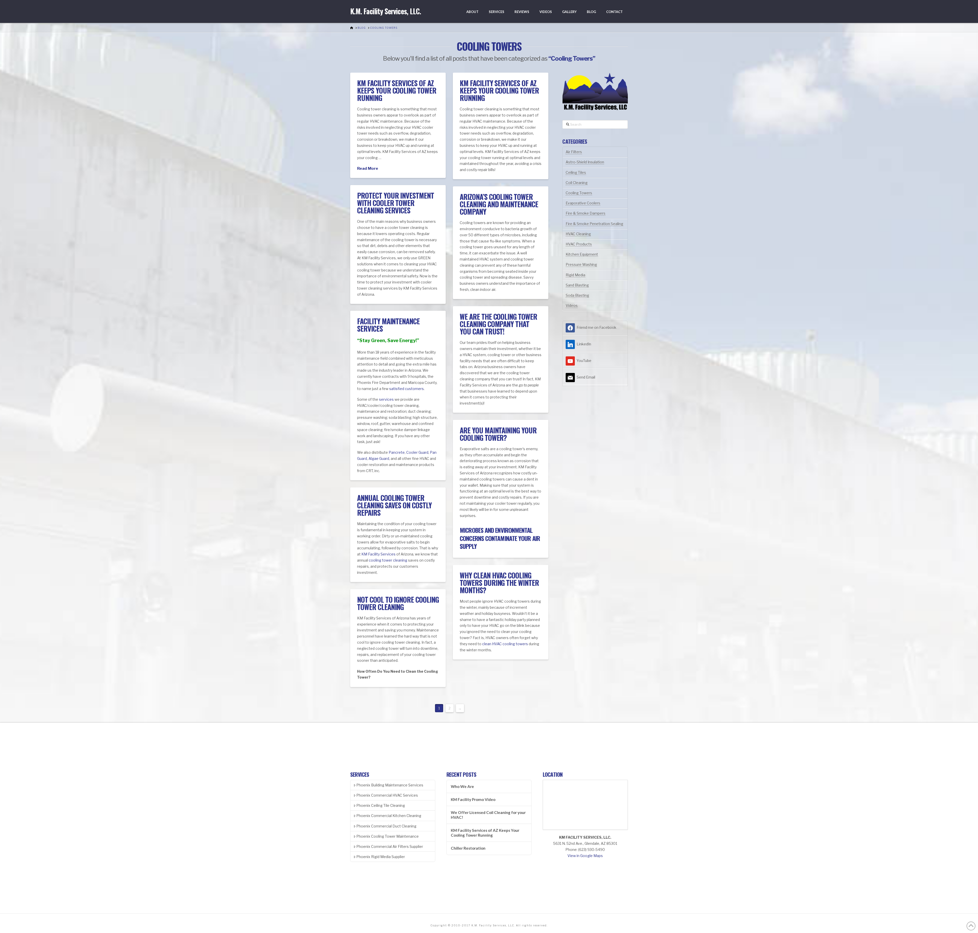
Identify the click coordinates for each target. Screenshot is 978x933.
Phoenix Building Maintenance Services (389, 785)
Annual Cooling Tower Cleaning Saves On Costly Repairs (394, 505)
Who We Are (462, 786)
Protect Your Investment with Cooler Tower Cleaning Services (395, 203)
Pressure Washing (581, 264)
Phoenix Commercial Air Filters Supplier (389, 846)
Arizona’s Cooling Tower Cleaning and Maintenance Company (499, 204)
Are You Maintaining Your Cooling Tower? (498, 434)
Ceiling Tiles (576, 172)
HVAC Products (579, 244)
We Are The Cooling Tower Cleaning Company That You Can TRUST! (498, 324)
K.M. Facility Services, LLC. (385, 11)
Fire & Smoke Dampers (585, 213)
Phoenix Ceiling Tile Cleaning (380, 805)
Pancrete (397, 452)
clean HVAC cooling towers (505, 644)
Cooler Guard (417, 452)
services (386, 399)
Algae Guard (379, 458)
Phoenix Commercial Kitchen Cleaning (388, 815)
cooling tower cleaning (388, 560)
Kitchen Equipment (582, 254)
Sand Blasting (577, 285)
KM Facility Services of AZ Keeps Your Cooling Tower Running (396, 90)
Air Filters (574, 152)
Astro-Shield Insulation (585, 162)
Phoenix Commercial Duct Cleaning (386, 826)
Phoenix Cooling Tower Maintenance (387, 836)
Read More (367, 168)
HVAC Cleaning (578, 234)
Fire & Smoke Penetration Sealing (594, 224)
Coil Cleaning (577, 182)
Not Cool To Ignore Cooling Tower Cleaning (398, 603)
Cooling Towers (579, 193)
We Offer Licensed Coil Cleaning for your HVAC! (488, 815)
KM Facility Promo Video (473, 799)
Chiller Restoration (468, 848)
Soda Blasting (577, 295)
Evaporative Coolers (583, 203)
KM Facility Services (378, 554)
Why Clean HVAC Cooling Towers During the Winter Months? (499, 582)
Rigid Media (575, 275)
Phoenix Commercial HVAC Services (387, 795)
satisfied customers (406, 388)
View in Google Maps (585, 855)
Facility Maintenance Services (388, 325)
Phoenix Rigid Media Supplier (380, 856)
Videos (572, 305)
